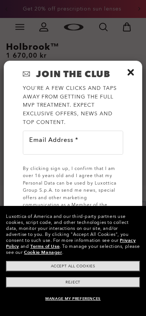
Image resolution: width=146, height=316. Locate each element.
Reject (73, 282)
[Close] (130, 72)
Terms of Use (45, 246)
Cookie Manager (43, 252)
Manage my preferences (73, 298)
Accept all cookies (73, 266)
